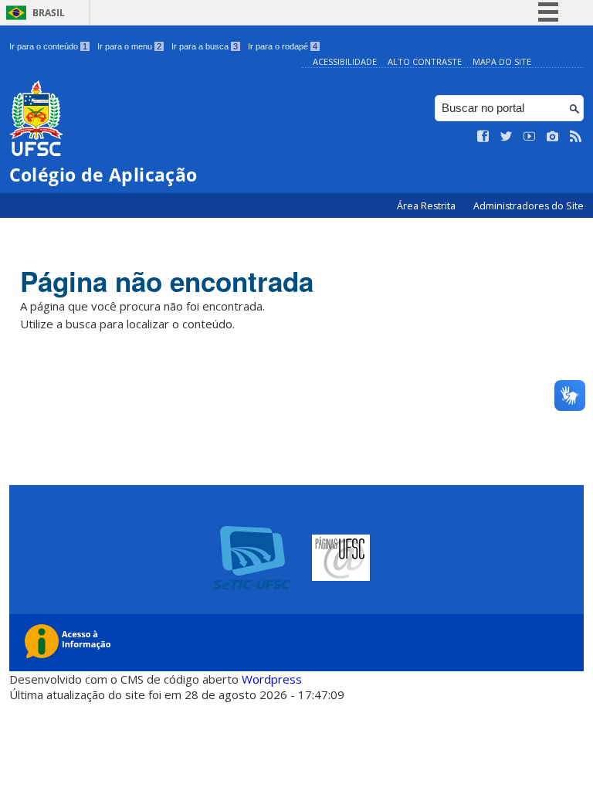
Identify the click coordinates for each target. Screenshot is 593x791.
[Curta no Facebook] (483, 137)
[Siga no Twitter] (506, 137)
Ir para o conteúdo (48, 46)
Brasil (48, 12)
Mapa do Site (502, 61)
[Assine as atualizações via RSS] (576, 137)
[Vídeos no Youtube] (530, 137)
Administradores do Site (528, 205)
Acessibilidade (345, 61)
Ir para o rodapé (282, 46)
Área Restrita (427, 205)
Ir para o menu (129, 46)
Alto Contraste (425, 61)
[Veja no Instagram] (553, 137)
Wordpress (272, 679)
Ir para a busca (204, 46)
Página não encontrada (166, 281)
